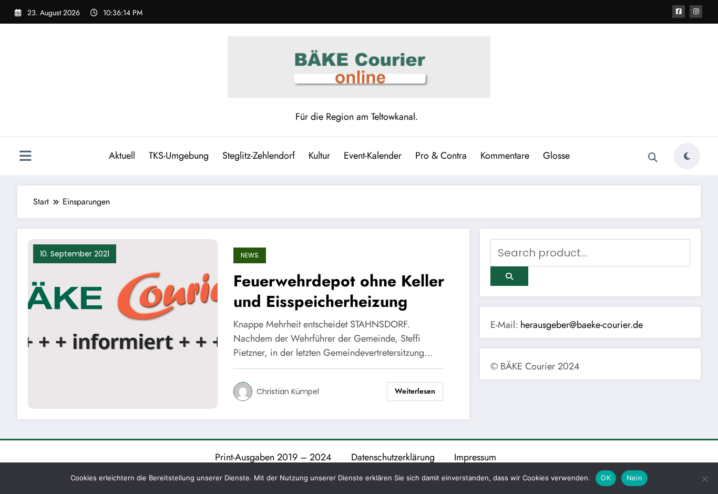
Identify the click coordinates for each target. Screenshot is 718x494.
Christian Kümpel (288, 391)
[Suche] (653, 158)
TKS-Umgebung (179, 155)
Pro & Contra (441, 155)
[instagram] (696, 11)
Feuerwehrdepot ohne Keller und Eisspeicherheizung (338, 291)
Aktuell (122, 155)
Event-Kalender (373, 155)
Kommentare (504, 155)
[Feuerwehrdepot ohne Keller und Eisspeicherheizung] (123, 323)
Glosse (556, 155)
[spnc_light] (687, 156)
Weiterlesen (415, 391)
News (250, 255)
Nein (634, 478)
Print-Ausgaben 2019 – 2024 (273, 457)
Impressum (475, 457)
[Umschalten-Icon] (25, 157)
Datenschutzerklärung (393, 457)
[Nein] (704, 479)
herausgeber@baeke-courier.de (581, 325)
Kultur (319, 155)
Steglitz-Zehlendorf (258, 155)
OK (606, 478)
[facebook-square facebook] (678, 11)
